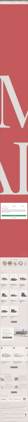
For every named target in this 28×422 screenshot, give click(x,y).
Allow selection (14, 217)
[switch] (25, 418)
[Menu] (26, 413)
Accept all (14, 215)
